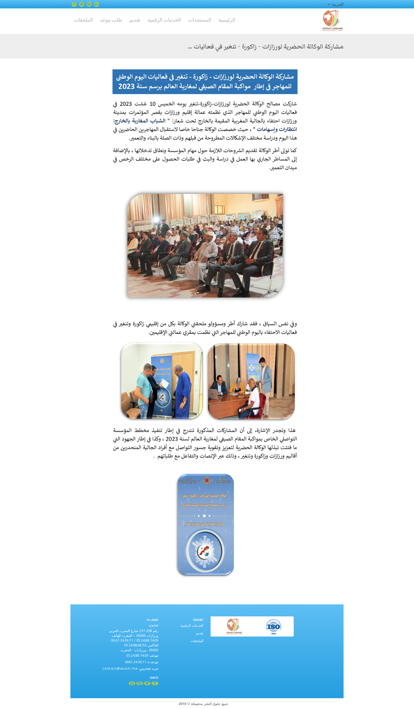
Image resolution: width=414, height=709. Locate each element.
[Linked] (96, 4)
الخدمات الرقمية (191, 625)
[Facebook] (74, 4)
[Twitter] (81, 4)
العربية (338, 4)
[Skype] (89, 4)
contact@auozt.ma (120, 668)
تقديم (199, 633)
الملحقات (196, 640)
